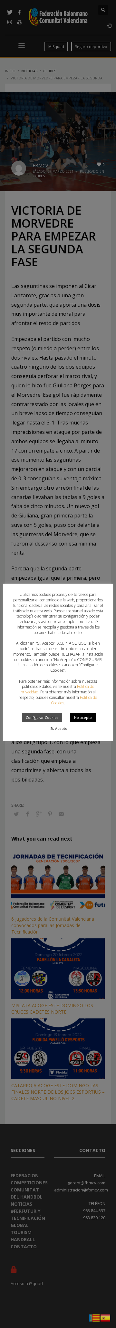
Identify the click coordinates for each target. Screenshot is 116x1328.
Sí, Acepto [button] (58, 728)
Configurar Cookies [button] (42, 717)
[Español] (105, 1317)
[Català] (94, 1317)
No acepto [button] (83, 717)
